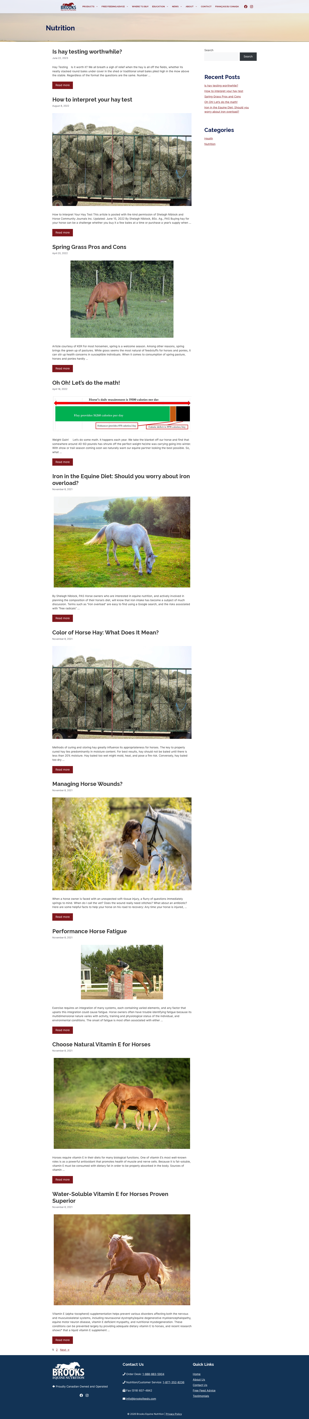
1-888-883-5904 (153, 1374)
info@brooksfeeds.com (141, 1398)
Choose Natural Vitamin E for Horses (101, 1044)
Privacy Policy (174, 1413)
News (175, 6)
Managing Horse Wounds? (87, 784)
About (190, 6)
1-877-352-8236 (173, 1382)
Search (208, 50)
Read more (63, 85)
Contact (206, 6)
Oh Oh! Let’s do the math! (86, 382)
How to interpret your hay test (92, 99)
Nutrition (209, 144)
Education (158, 6)
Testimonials (201, 1396)
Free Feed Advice (204, 1390)
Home (197, 1374)
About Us (199, 1379)
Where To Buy (140, 6)
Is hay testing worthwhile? (87, 51)
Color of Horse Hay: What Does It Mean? (105, 632)
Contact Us (200, 1385)
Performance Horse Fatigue (89, 931)
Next (65, 1349)
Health (208, 138)
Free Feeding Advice (113, 6)
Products (88, 6)
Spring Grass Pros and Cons (89, 247)
